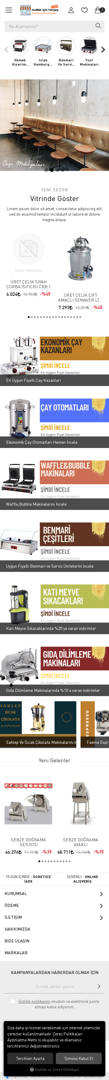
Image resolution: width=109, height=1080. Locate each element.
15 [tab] (71, 317)
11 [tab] (59, 317)
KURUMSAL (16, 893)
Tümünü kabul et (78, 1058)
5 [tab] (41, 317)
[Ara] (97, 26)
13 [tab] (65, 317)
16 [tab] (74, 317)
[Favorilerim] (84, 10)
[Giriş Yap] (71, 10)
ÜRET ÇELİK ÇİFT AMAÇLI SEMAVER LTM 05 (80, 297)
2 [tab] (52, 170)
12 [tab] (62, 317)
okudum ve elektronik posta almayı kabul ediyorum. (58, 1004)
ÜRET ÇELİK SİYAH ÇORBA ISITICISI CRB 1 (28, 284)
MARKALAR (16, 952)
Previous (6, 49)
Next (103, 49)
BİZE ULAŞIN (17, 940)
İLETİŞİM (13, 917)
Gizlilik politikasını (34, 1001)
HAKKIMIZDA (17, 928)
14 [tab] (68, 317)
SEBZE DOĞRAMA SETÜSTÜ (28, 842)
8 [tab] (50, 317)
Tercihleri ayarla (30, 1058)
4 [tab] (62, 170)
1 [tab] (46, 170)
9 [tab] (53, 317)
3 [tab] (57, 170)
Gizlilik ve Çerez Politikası (57, 1069)
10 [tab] (56, 317)
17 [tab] (77, 317)
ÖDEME (12, 905)
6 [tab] (44, 317)
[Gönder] (98, 986)
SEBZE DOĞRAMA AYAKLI (80, 842)
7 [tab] (47, 317)
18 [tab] (80, 317)
